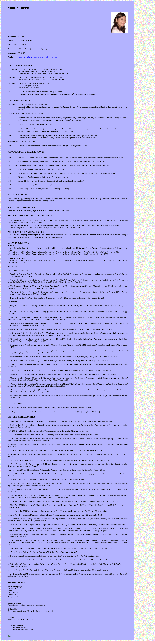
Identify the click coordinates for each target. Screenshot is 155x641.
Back (9, 636)
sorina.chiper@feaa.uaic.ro (47, 57)
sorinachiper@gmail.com (28, 57)
